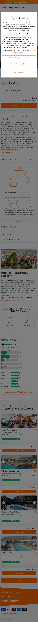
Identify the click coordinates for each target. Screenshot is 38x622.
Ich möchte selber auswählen (19, 58)
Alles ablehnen (19, 72)
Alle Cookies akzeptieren (19, 64)
